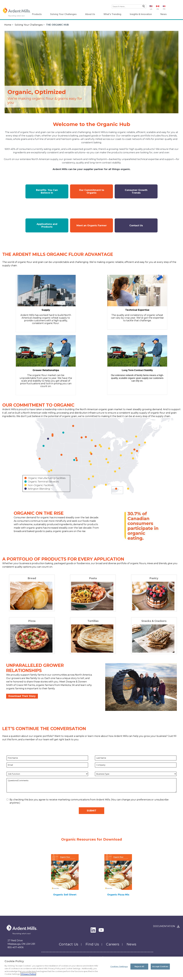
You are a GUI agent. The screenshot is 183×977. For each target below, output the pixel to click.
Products (37, 14)
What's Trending (112, 14)
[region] (91, 967)
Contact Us (68, 944)
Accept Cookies (160, 966)
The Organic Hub (57, 24)
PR (164, 9)
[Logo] (17, 12)
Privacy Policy (28, 974)
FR (158, 9)
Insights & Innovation (141, 14)
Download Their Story (22, 696)
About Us (90, 14)
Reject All (139, 966)
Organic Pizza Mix (118, 894)
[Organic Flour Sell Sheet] (65, 871)
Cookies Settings (119, 966)
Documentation (164, 926)
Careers (112, 944)
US (151, 9)
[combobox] (129, 6)
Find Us (92, 944)
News (163, 14)
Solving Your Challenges (63, 14)
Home (7, 24)
